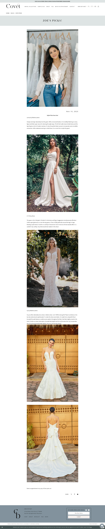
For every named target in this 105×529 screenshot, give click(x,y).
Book (46, 516)
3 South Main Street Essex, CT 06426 (33, 511)
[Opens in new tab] (71, 494)
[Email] (77, 494)
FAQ (42, 516)
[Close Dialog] (2, 527)
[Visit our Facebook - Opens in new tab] (89, 510)
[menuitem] (30, 6)
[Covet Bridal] (13, 6)
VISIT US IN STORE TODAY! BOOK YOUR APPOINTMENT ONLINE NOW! (52, 1)
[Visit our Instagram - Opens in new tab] (86, 510)
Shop (26, 516)
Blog (12, 13)
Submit (79, 516)
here (91, 527)
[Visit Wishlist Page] (92, 6)
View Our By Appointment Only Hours (33, 513)
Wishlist (37, 516)
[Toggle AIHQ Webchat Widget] (102, 526)
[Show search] (88, 6)
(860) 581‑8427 (28, 508)
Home (7, 13)
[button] (95, 6)
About (31, 516)
